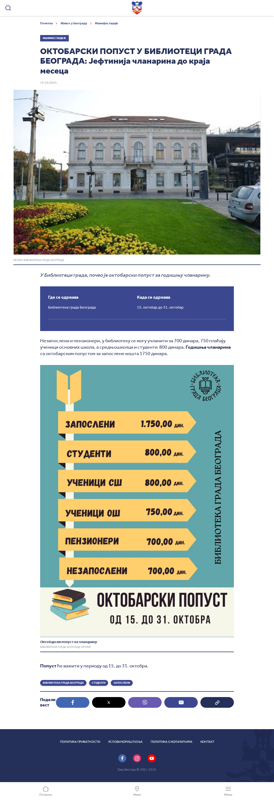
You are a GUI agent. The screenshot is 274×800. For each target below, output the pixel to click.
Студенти (98, 682)
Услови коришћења (125, 742)
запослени (121, 682)
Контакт (207, 742)
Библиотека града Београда (63, 682)
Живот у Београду (74, 23)
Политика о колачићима (171, 742)
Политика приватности (80, 742)
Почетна (46, 23)
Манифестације (106, 23)
